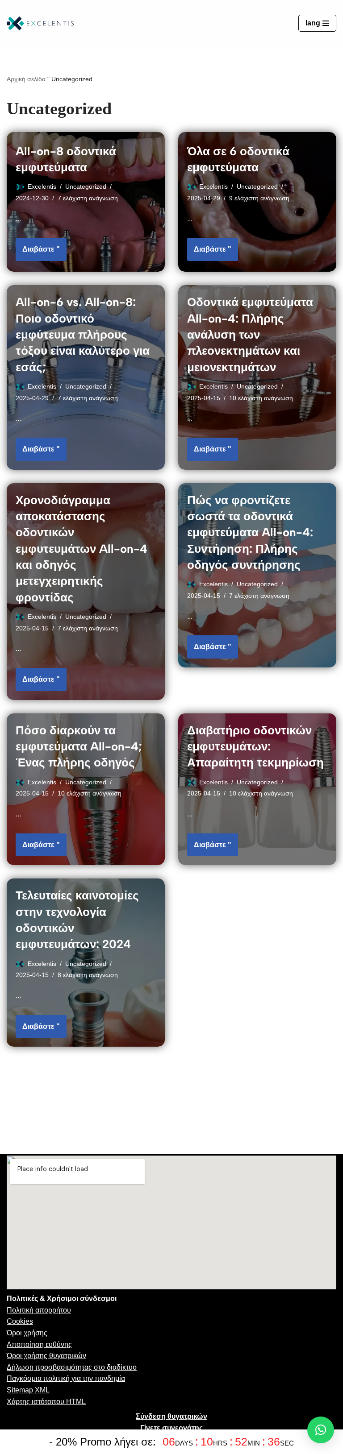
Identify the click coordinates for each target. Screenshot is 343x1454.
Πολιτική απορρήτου (39, 1310)
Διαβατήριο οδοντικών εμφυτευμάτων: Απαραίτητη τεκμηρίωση (255, 746)
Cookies (20, 1321)
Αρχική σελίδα (26, 79)
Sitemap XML (28, 1390)
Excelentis (42, 186)
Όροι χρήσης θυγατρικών (46, 1355)
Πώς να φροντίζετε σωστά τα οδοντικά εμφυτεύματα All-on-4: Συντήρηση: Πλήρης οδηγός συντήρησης (250, 532)
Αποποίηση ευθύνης (39, 1344)
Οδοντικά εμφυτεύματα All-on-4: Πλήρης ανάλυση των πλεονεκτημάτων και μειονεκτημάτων (250, 334)
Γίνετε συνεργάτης (171, 1428)
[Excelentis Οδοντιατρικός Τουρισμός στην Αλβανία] (40, 23)
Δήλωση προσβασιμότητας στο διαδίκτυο (72, 1367)
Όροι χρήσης (27, 1333)
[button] (320, 1430)
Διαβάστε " (38, 245)
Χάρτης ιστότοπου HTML (46, 1401)
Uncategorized (85, 186)
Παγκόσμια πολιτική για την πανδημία (66, 1378)
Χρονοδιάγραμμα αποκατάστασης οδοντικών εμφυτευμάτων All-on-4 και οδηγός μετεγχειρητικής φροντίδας (81, 549)
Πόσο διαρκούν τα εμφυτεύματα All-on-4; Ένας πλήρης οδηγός (79, 746)
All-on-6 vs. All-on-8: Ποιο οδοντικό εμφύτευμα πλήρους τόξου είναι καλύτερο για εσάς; (83, 334)
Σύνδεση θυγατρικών (171, 1416)
